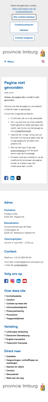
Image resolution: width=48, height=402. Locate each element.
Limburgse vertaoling (17, 331)
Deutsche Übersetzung (17, 335)
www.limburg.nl (18, 150)
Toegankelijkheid (15, 318)
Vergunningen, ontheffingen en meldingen (22, 361)
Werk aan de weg (15, 378)
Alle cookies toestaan (24, 17)
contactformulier (23, 131)
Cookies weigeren (24, 38)
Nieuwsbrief (12, 374)
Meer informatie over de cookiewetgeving (24, 10)
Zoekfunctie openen (43, 61)
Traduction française (16, 343)
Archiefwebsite (13, 296)
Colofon (10, 299)
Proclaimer (11, 314)
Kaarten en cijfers (15, 366)
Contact (10, 370)
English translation (15, 339)
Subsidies (11, 356)
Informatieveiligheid (16, 307)
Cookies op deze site (16, 303)
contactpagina (20, 265)
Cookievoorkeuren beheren (24, 27)
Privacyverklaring (15, 311)
